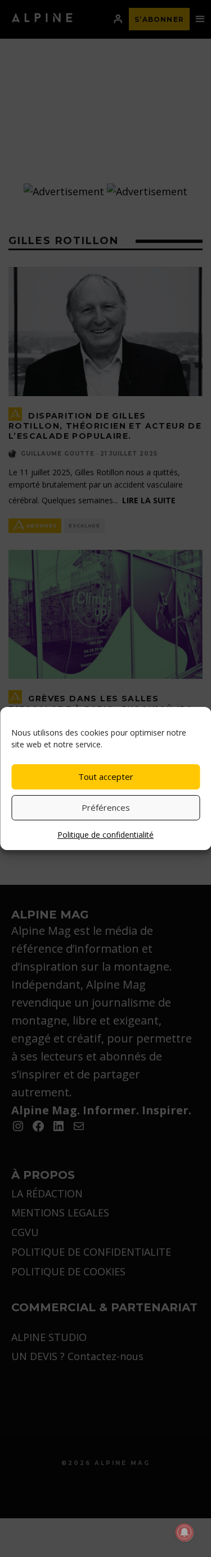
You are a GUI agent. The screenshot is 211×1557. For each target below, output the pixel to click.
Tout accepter (105, 776)
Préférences (106, 807)
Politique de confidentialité (105, 834)
